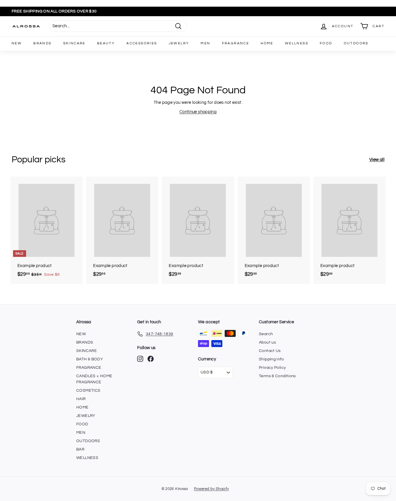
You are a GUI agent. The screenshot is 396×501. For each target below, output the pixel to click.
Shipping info (271, 359)
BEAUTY (106, 43)
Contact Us (270, 351)
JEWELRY (179, 43)
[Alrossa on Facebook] (151, 359)
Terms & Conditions (277, 376)
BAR (80, 449)
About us (267, 342)
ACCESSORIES (141, 43)
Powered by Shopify (211, 489)
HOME (267, 43)
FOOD (326, 43)
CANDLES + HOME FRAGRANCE (94, 379)
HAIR (81, 399)
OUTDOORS (356, 43)
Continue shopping (198, 112)
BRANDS (42, 43)
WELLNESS (296, 43)
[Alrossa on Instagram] (140, 359)
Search (266, 334)
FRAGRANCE (235, 43)
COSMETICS (88, 391)
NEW (17, 43)
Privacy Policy (272, 368)
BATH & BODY (89, 359)
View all (376, 159)
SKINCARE (74, 43)
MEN (205, 43)
